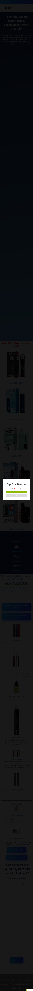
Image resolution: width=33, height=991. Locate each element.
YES (16, 492)
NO (16, 495)
